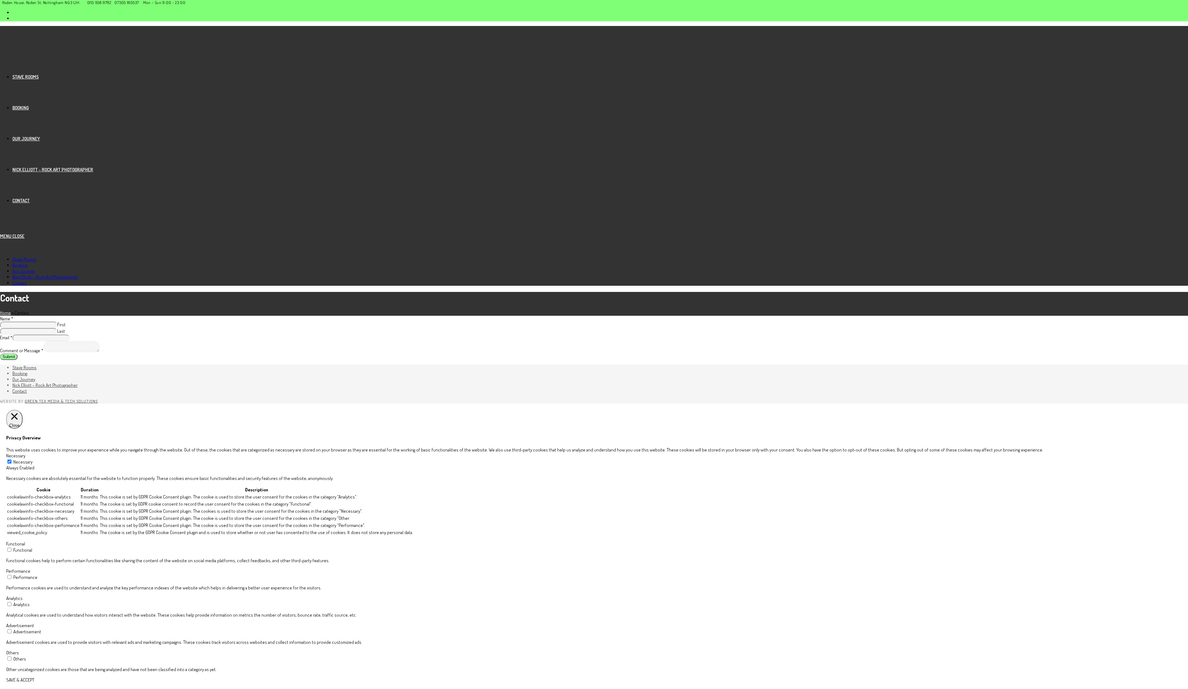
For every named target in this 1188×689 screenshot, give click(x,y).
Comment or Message (21, 350)
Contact (19, 283)
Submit (8, 356)
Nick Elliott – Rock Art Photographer (45, 277)
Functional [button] (15, 544)
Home (5, 313)
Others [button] (12, 653)
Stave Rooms (24, 259)
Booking (19, 265)
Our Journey (23, 271)
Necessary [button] (15, 456)
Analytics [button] (14, 598)
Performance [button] (18, 571)
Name (6, 319)
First (61, 324)
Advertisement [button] (20, 625)
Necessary (22, 462)
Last (61, 331)
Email (6, 337)
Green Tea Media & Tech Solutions (61, 401)
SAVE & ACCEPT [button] (20, 680)
